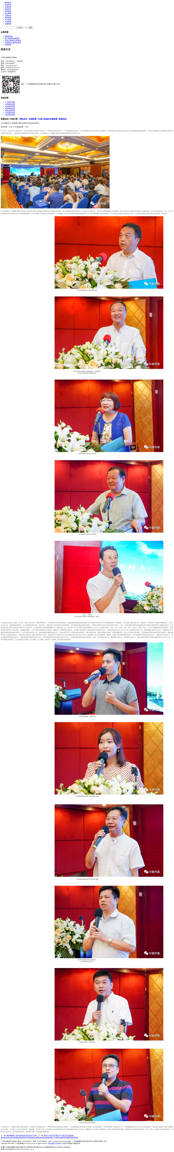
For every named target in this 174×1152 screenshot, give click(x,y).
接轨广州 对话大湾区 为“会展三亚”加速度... (59, 1135)
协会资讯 (8, 5)
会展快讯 (8, 7)
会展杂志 (8, 15)
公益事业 (8, 21)
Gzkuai (32, 1149)
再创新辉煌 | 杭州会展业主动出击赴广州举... (22, 1135)
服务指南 (8, 17)
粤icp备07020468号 (55, 1143)
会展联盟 (8, 24)
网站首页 (8, 2)
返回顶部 (75, 1137)
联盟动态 (63, 119)
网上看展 (8, 13)
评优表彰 (8, 11)
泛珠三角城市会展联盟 (47, 119)
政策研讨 (8, 9)
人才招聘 (8, 19)
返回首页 (4, 1137)
